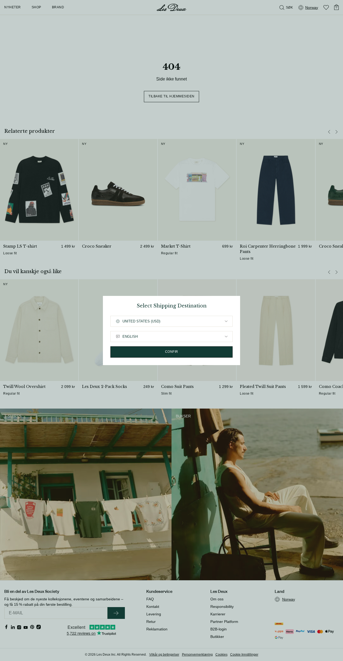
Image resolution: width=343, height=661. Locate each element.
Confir (171, 352)
